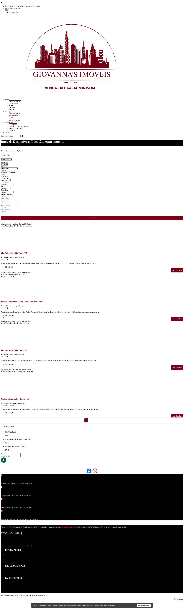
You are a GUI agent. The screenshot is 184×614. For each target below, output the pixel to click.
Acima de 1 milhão (12, 592)
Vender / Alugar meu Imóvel (15, 560)
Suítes (3, 186)
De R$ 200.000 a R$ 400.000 (16, 588)
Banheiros (4, 190)
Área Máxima (5, 210)
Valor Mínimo (5, 198)
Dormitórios (5, 182)
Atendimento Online (14, 8)
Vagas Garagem (6, 194)
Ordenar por (5, 178)
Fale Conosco (10, 562)
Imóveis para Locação (13, 574)
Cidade (3, 170)
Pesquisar (92, 218)
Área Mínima (5, 206)
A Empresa (9, 556)
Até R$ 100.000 (11, 584)
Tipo (2, 166)
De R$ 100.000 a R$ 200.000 (16, 586)
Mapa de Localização (13, 558)
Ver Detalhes (177, 270)
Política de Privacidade (109, 605)
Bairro (3, 174)
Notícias (12, 130)
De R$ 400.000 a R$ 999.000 (16, 590)
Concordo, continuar (144, 605)
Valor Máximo (6, 202)
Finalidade (4, 162)
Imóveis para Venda (12, 572)
